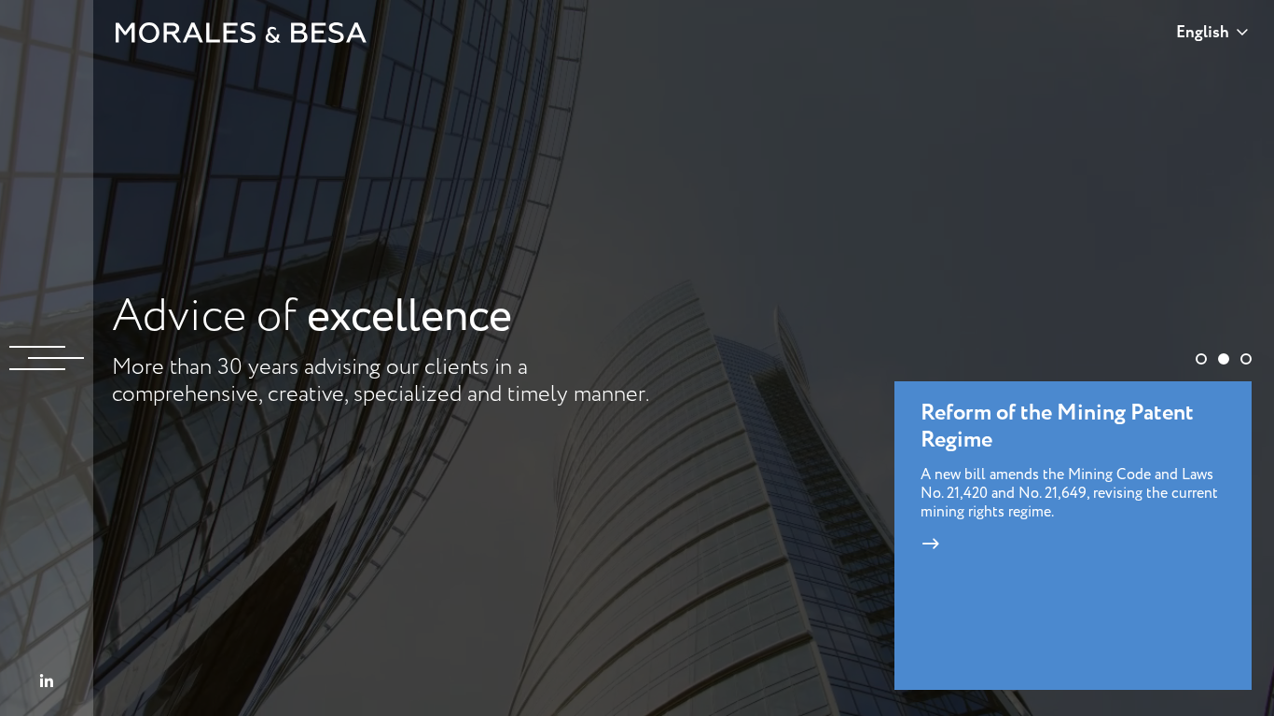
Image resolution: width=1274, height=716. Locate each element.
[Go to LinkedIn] (46, 682)
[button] (1201, 359)
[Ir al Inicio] (241, 32)
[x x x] (46, 358)
